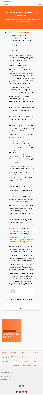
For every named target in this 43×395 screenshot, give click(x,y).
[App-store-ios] (23, 386)
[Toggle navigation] (40, 4)
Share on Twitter (28, 299)
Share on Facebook (17, 299)
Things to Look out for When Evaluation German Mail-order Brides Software (11, 335)
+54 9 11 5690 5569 (9, 378)
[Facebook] (20, 392)
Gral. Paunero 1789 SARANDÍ (7, 372)
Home (13, 18)
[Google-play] (20, 386)
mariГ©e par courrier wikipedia (23, 18)
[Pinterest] (26, 392)
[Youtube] (23, 392)
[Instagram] (17, 392)
